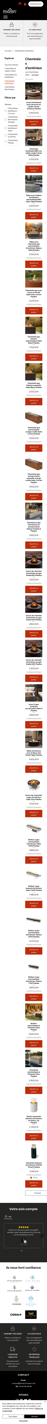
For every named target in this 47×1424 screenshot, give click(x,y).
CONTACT (23, 1374)
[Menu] (6, 17)
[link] (34, 1177)
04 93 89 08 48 (25, 1386)
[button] (25, 3)
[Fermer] (44, 1403)
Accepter (34, 1416)
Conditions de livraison (33, 116)
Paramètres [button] (23, 1421)
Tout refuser (12, 1416)
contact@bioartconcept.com (23, 1383)
